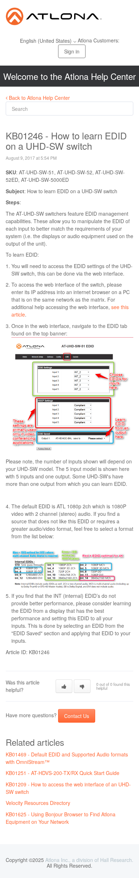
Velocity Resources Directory (38, 802)
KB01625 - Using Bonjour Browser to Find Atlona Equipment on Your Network (60, 818)
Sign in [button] (71, 51)
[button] (64, 686)
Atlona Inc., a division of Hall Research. (89, 859)
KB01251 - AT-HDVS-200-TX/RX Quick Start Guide (62, 772)
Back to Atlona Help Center (38, 97)
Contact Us (76, 715)
